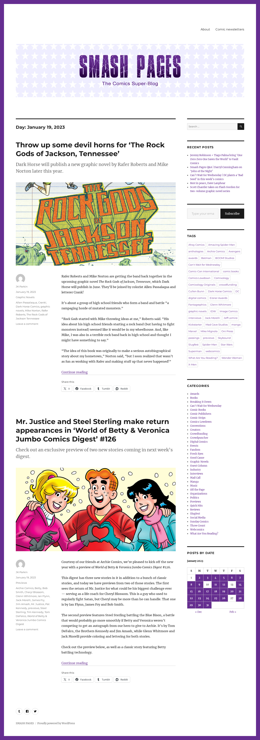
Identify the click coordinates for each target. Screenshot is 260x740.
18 (215, 591)
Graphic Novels (25, 297)
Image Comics (229, 311)
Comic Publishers (200, 413)
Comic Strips (198, 417)
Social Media (197, 517)
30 (199, 605)
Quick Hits (196, 505)
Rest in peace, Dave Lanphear (207, 183)
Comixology (221, 277)
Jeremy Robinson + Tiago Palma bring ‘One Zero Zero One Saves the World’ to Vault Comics (216, 159)
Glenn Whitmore (26, 596)
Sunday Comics (199, 521)
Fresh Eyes (196, 453)
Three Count (197, 525)
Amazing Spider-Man (221, 244)
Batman (206, 258)
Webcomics (197, 529)
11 (216, 584)
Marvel (192, 331)
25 (215, 598)
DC (237, 291)
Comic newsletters (229, 29)
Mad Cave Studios (217, 324)
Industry (195, 469)
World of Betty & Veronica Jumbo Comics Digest (31, 620)
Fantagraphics (197, 304)
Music (194, 485)
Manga (194, 481)
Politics (194, 497)
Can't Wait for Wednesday (204, 264)
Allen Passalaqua (26, 302)
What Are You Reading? (203, 357)
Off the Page (197, 489)
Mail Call (195, 477)
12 (224, 584)
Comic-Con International (203, 271)
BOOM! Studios (224, 258)
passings (193, 337)
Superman (195, 351)
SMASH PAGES (25, 723)
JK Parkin (22, 286)
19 (223, 591)
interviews (194, 317)
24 (207, 598)
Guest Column (198, 465)
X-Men (192, 364)
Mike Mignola (209, 331)
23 (199, 598)
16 (199, 591)
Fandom (195, 449)
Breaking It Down (200, 401)
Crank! (42, 302)
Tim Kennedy (35, 612)
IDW (213, 311)
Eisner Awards (218, 297)
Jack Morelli (23, 600)
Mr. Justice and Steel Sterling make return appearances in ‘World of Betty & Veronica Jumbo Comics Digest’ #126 (93, 430)
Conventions (198, 425)
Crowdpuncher (199, 437)
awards (192, 258)
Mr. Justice (37, 604)
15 (191, 591)
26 (223, 598)
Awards (194, 393)
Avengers (234, 251)
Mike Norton (32, 310)
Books (194, 397)
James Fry (38, 600)
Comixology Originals (201, 284)
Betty (38, 588)
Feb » (233, 612)
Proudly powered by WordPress (56, 723)
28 (240, 598)
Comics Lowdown (199, 277)
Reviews (195, 509)
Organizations (198, 493)
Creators (195, 429)
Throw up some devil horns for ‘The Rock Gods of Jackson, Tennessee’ (90, 149)
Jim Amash (23, 604)
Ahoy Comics (196, 244)
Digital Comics (199, 441)
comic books (231, 271)
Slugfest (193, 344)
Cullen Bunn (196, 291)
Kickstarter (195, 324)
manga (236, 324)
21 (240, 591)
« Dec (198, 612)
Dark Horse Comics (27, 306)
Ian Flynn (43, 596)
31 (207, 605)
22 (191, 598)
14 (240, 584)
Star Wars (226, 344)
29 (191, 605)
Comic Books (198, 409)
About (205, 29)
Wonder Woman (232, 357)
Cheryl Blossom (34, 592)
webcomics (213, 351)
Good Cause (197, 457)
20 (232, 591)
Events (194, 445)
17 (207, 591)
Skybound (224, 337)
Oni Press (227, 331)
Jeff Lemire (231, 317)
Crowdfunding (199, 433)
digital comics (197, 297)
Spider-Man (209, 344)
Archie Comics (24, 588)
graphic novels (197, 311)
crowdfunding (228, 284)
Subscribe (232, 213)
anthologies (195, 251)
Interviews (196, 473)
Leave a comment (27, 323)
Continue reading (74, 372)
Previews (21, 582)
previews (33, 608)
